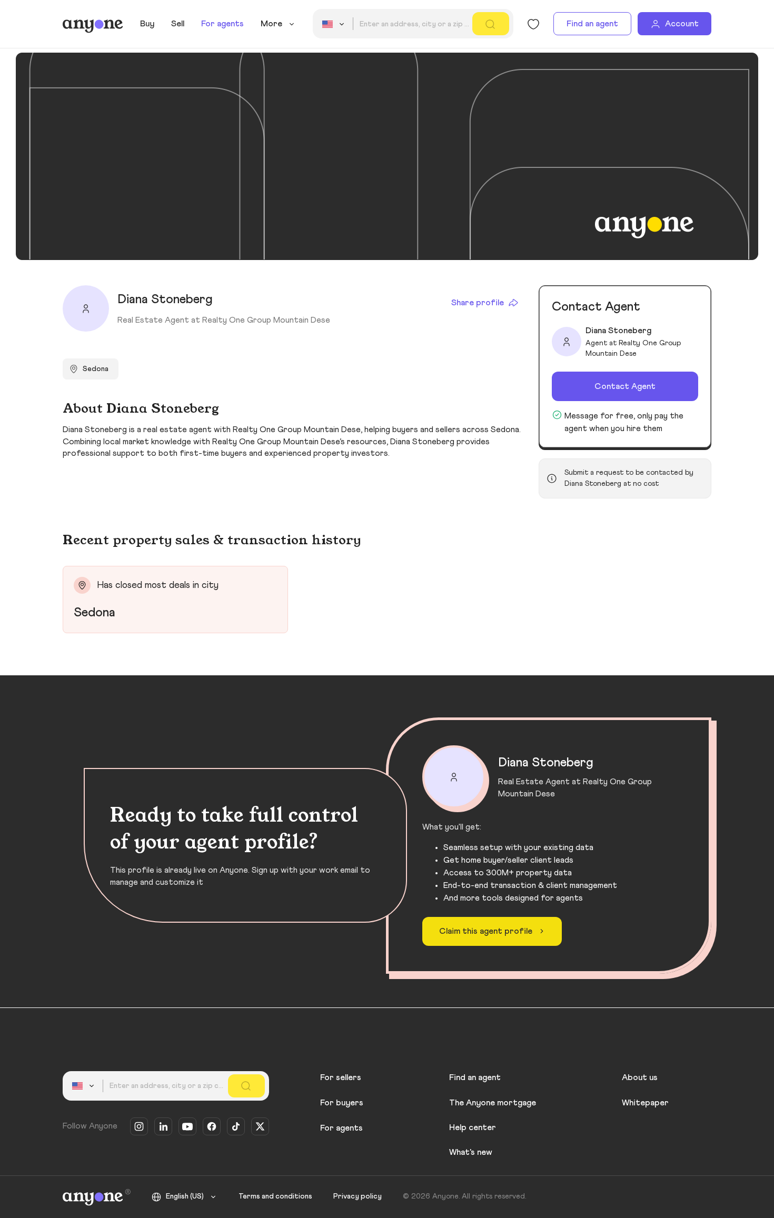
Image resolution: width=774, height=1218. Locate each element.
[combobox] (335, 24)
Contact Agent (625, 386)
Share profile (477, 302)
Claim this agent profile (485, 931)
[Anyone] (93, 24)
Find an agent (592, 23)
